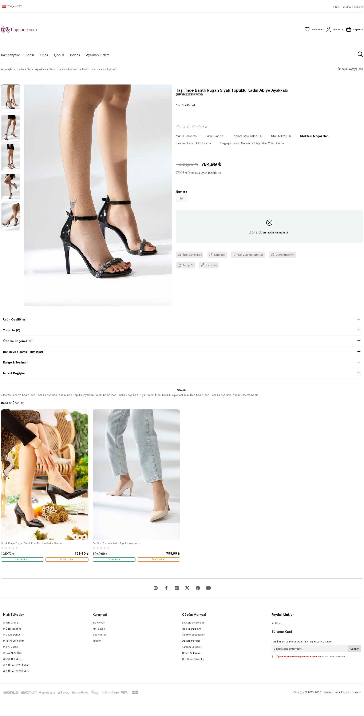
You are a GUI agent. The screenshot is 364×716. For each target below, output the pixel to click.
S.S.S (336, 6)
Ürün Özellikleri (14, 319)
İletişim (358, 6)
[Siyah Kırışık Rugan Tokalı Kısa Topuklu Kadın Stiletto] (44, 474)
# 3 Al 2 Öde (10, 646)
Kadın (236, 395)
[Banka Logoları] (71, 692)
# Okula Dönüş (12, 634)
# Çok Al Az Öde (12, 653)
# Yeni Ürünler (11, 622)
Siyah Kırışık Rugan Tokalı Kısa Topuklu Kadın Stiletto (31, 543)
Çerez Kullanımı (191, 653)
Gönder (354, 648)
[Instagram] (155, 588)
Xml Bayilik (99, 628)
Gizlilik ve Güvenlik (193, 659)
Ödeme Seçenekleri (17, 341)
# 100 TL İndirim (12, 659)
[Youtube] (176, 588)
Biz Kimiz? (99, 622)
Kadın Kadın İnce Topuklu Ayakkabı (117, 395)
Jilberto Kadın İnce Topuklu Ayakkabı (35, 395)
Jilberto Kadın (249, 395)
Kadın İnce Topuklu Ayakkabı (76, 395)
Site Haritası (100, 634)
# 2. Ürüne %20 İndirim (16, 671)
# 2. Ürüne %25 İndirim (16, 665)
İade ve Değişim (191, 628)
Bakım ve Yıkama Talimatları (23, 351)
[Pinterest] (198, 588)
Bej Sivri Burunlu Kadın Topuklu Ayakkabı (116, 543)
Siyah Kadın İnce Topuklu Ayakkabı (161, 395)
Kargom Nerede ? (192, 646)
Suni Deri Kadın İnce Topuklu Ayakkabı (208, 395)
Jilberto (6, 395)
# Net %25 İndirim (13, 640)
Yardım (347, 6)
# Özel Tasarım (12, 628)
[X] (187, 588)
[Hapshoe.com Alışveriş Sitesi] (19, 29)
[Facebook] (166, 588)
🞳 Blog (277, 623)
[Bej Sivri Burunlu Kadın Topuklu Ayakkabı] (136, 474)
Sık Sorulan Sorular (193, 622)
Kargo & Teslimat (15, 362)
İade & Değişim (14, 373)
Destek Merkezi (191, 640)
